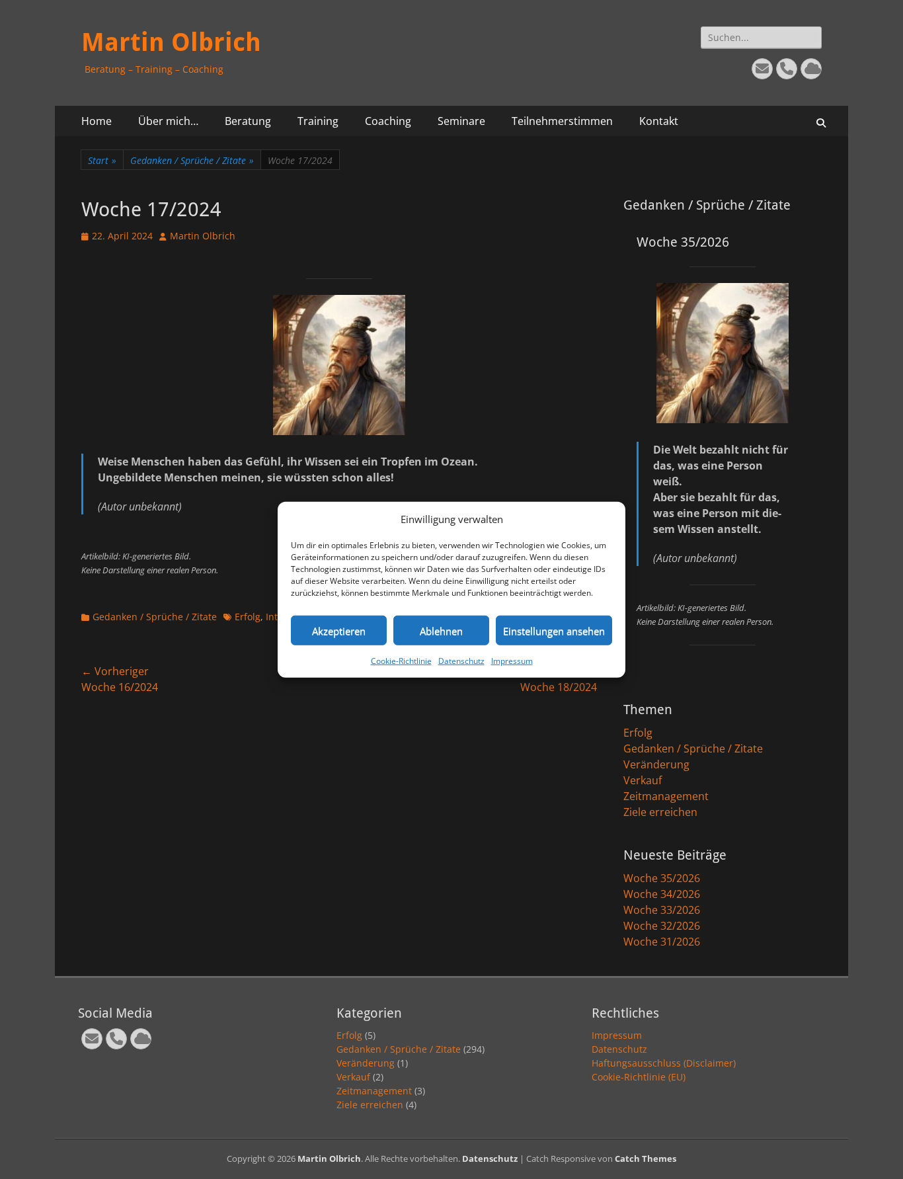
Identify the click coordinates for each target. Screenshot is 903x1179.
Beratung (248, 121)
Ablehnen (441, 630)
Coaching (388, 121)
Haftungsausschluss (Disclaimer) (664, 1063)
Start (102, 160)
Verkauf (642, 780)
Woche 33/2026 (661, 910)
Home (96, 121)
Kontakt (658, 121)
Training (317, 121)
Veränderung (656, 764)
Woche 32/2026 (661, 925)
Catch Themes (645, 1158)
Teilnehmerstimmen (562, 121)
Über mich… (168, 121)
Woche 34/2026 (661, 894)
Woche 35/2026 (661, 878)
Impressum (512, 661)
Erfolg (247, 616)
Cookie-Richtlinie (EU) (639, 1077)
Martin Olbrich (171, 42)
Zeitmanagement (666, 796)
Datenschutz (461, 661)
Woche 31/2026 (661, 941)
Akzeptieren (339, 630)
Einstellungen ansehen (554, 630)
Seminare (461, 121)
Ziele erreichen (660, 812)
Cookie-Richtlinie (401, 661)
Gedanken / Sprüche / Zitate (192, 160)
